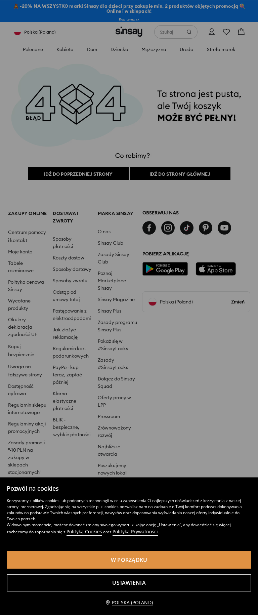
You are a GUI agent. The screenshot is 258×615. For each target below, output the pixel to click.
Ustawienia (129, 582)
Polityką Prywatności (135, 531)
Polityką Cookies (84, 531)
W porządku (129, 560)
